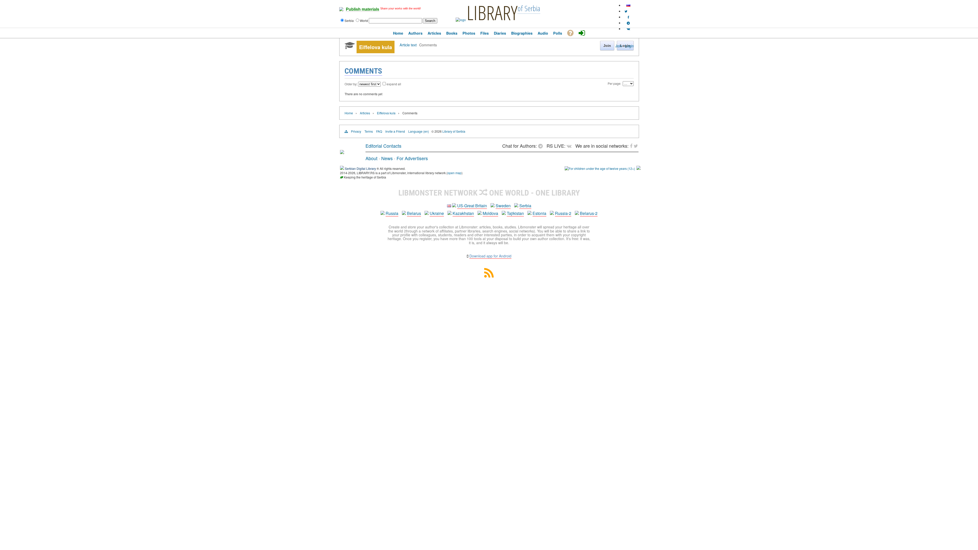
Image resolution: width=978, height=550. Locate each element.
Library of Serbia (453, 131)
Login (629, 45)
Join (618, 45)
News (387, 158)
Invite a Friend (395, 131)
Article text (408, 44)
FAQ (379, 131)
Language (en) (418, 131)
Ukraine (437, 213)
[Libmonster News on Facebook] (628, 17)
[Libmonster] (342, 152)
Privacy (356, 131)
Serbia (525, 206)
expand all (394, 84)
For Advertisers (412, 158)
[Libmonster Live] (628, 28)
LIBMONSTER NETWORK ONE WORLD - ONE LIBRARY (489, 193)
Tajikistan (515, 213)
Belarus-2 (588, 213)
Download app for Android (490, 255)
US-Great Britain (472, 206)
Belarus (414, 213)
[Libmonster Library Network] (638, 168)
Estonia (539, 213)
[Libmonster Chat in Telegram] (541, 145)
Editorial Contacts (383, 145)
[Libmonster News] (625, 11)
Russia (392, 213)
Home (349, 113)
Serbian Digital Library (360, 168)
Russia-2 (563, 213)
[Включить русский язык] (628, 5)
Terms (368, 131)
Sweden (503, 206)
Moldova (490, 213)
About (371, 158)
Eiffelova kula (386, 113)
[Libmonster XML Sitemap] (489, 276)
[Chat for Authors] (628, 23)
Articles (365, 113)
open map (454, 173)
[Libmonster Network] (600, 168)
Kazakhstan (463, 213)
